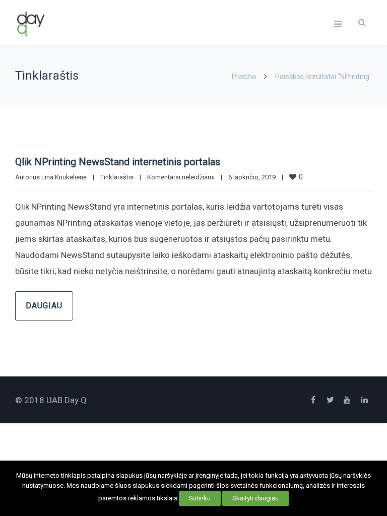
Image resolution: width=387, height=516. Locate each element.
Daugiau (44, 305)
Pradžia (244, 77)
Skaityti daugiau (255, 498)
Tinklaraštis (117, 177)
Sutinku (200, 498)
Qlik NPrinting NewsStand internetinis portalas (117, 162)
